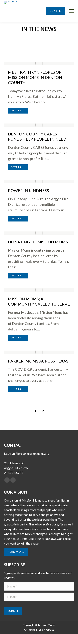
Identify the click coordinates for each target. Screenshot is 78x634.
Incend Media (36, 629)
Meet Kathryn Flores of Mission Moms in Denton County (35, 77)
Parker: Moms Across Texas (38, 361)
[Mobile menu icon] (71, 11)
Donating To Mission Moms (38, 241)
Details (16, 110)
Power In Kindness (28, 190)
